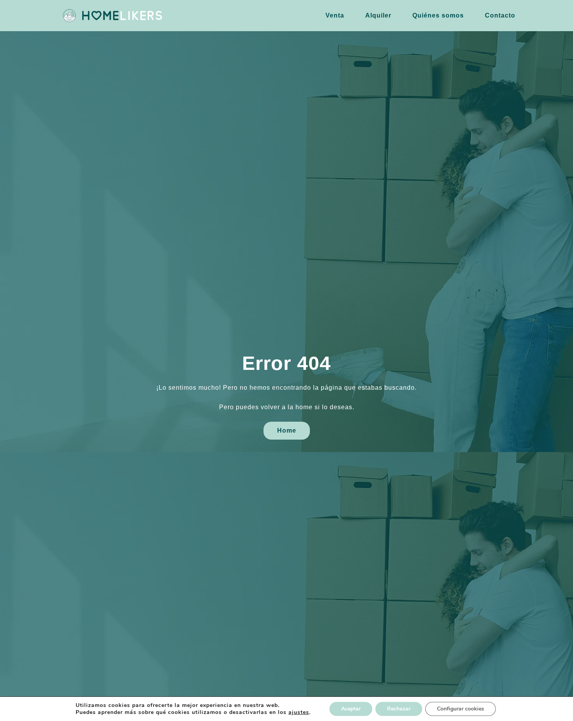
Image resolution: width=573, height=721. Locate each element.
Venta (334, 15)
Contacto (500, 15)
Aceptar (351, 708)
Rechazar (398, 708)
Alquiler (378, 15)
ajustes (298, 712)
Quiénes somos (438, 15)
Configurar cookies (460, 708)
